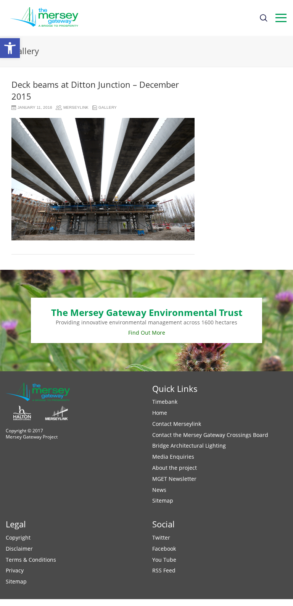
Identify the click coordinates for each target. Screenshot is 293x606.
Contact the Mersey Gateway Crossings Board (210, 434)
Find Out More (146, 332)
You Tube (164, 559)
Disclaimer (19, 548)
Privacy (15, 570)
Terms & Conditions (31, 559)
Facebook (164, 548)
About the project (174, 467)
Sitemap (162, 500)
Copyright (18, 537)
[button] (10, 48)
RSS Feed (163, 570)
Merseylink (76, 107)
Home (159, 412)
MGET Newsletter (174, 478)
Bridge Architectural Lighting (189, 445)
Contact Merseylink (176, 423)
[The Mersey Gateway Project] (48, 18)
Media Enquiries (173, 456)
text (281, 18)
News (159, 489)
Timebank (164, 401)
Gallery (107, 107)
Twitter (161, 537)
